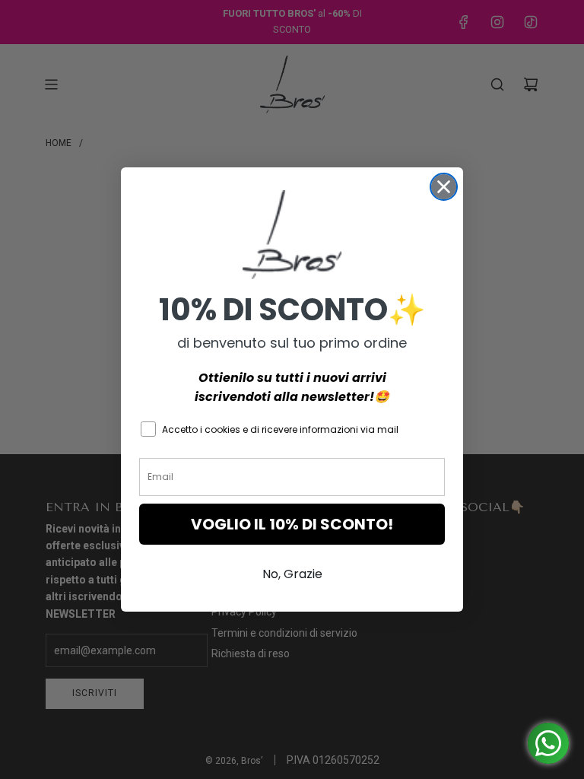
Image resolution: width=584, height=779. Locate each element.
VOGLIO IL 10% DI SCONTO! (292, 524)
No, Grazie (292, 574)
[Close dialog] (443, 186)
